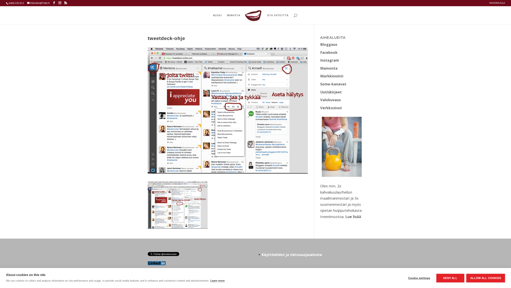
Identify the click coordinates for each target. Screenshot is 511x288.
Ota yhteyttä (277, 15)
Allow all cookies (485, 278)
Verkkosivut (331, 107)
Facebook (329, 52)
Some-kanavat (333, 84)
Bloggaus (328, 44)
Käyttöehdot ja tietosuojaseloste (291, 254)
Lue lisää (353, 216)
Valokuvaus (330, 99)
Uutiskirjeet (331, 92)
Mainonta (329, 68)
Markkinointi (331, 76)
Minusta (233, 15)
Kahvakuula (497, 3)
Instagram (329, 60)
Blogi (217, 15)
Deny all (450, 278)
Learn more (217, 280)
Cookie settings (419, 278)
